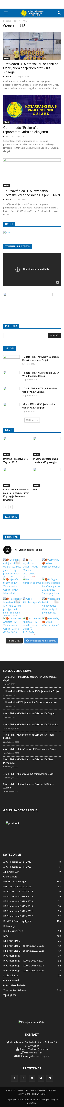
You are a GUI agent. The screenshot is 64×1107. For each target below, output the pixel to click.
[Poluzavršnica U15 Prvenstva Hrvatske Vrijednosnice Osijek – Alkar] (32, 172)
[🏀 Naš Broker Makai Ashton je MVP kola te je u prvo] (12, 606)
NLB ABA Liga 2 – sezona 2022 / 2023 (23, 950)
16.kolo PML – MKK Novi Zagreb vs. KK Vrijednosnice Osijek (30, 679)
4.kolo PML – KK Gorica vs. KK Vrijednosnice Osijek (28, 774)
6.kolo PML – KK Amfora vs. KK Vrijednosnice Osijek (29, 749)
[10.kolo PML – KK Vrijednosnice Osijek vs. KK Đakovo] (11, 392)
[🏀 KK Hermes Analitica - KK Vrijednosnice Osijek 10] (12, 626)
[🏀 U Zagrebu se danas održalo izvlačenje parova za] (51, 587)
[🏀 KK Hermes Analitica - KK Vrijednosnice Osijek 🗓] (32, 626)
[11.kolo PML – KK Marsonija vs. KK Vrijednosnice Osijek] (11, 377)
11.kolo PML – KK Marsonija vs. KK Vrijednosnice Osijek (31, 691)
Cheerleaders (10, 876)
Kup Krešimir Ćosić (13, 930)
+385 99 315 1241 (33, 1052)
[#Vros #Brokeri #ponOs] (32, 587)
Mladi (6, 58)
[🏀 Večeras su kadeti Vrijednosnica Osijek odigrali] (51, 606)
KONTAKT (10, 1090)
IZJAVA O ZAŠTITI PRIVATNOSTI (32, 1093)
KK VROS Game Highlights (17, 921)
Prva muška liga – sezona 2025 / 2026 (23, 970)
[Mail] (32, 1078)
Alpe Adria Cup (11, 871)
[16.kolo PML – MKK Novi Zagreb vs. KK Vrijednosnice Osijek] (11, 361)
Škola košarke (10, 975)
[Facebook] (14, 1078)
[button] (59, 13)
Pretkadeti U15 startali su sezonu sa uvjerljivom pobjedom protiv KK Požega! (30, 68)
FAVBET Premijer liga (14, 881)
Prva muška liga (11, 955)
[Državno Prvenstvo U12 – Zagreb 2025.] (17, 446)
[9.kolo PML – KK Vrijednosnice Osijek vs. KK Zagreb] (11, 408)
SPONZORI (23, 1090)
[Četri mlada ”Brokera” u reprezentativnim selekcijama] (32, 109)
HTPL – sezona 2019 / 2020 (18, 901)
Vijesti (6, 122)
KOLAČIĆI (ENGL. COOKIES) (43, 1090)
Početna (7, 20)
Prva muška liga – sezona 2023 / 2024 (23, 965)
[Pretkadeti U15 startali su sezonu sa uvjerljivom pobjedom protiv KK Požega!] (32, 46)
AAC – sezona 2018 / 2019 (17, 861)
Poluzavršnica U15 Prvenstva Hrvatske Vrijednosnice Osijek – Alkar (31, 193)
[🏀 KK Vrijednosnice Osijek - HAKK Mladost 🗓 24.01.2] (32, 567)
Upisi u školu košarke (14, 985)
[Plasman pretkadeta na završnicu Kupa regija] (47, 446)
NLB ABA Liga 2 (11, 940)
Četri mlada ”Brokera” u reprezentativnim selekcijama (25, 130)
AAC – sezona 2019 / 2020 (17, 866)
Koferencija (9, 926)
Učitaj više (31, 420)
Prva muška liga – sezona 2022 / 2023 (23, 960)
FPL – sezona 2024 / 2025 (17, 886)
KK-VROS (7, 76)
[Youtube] (49, 1078)
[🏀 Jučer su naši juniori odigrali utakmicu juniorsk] (12, 567)
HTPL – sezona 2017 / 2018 (18, 906)
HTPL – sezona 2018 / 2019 (18, 896)
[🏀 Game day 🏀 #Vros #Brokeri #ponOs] (51, 567)
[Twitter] (41, 1078)
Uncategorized (11, 980)
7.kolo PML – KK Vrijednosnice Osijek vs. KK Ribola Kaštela (28, 736)
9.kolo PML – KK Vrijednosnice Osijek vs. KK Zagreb (29, 713)
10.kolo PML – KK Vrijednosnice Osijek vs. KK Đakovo (30, 702)
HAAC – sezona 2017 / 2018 (18, 891)
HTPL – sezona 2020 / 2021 (18, 911)
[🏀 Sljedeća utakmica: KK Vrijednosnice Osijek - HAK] (12, 587)
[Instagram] (23, 1078)
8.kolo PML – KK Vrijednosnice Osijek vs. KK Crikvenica (30, 724)
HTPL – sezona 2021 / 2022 (18, 916)
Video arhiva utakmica (15, 990)
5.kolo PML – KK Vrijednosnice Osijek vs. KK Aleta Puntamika (28, 761)
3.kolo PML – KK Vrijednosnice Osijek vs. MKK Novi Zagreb (28, 786)
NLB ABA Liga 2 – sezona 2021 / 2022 (23, 945)
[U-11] (47, 477)
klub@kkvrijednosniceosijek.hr (34, 1056)
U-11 (35, 489)
